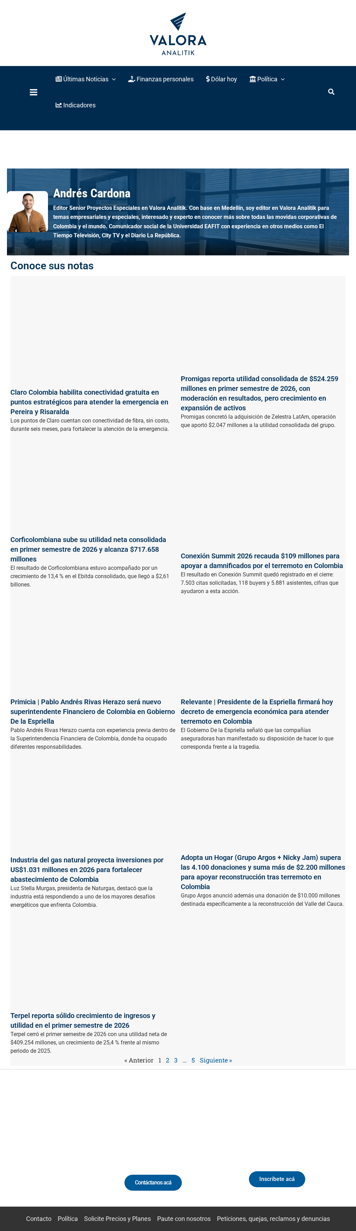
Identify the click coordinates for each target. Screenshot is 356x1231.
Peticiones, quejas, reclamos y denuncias (273, 1218)
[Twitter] (21, 1151)
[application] (112, 79)
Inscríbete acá (277, 1179)
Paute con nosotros (184, 1218)
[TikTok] (60, 1151)
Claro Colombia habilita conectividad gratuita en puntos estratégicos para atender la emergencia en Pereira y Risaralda (89, 402)
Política (68, 1218)
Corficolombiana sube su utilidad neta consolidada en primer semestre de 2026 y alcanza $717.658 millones (88, 549)
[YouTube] (72, 1151)
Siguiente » (216, 1060)
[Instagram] (47, 1151)
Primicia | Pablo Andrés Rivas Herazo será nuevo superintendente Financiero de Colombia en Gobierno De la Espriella (92, 711)
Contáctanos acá (153, 1182)
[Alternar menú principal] (33, 92)
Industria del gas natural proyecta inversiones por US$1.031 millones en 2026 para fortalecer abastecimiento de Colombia (86, 870)
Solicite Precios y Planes (117, 1218)
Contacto (38, 1218)
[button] (85, 79)
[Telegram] (98, 1151)
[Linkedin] (34, 1151)
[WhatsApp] (8, 1151)
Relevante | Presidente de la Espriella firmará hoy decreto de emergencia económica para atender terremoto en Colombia (257, 711)
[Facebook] (85, 1151)
